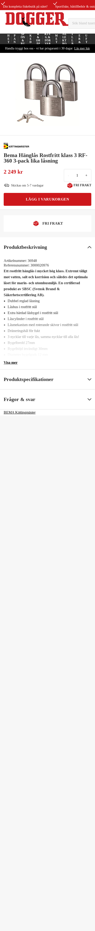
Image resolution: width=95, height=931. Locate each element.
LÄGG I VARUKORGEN (47, 199)
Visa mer (11, 362)
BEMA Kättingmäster (20, 412)
